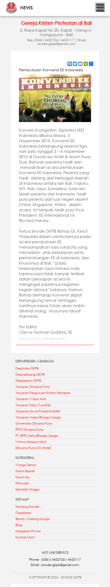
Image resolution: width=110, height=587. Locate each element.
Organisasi (23, 513)
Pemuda (22, 483)
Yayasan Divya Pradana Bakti (37, 411)
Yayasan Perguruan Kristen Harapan (42, 393)
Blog (18, 525)
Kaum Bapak (25, 471)
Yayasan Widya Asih (30, 399)
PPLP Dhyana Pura (29, 429)
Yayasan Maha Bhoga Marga (38, 417)
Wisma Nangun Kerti (30, 442)
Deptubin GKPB (27, 368)
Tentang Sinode (27, 507)
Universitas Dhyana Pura (33, 423)
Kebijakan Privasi (28, 531)
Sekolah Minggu (27, 489)
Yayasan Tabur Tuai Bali (32, 405)
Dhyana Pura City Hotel (33, 448)
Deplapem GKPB (28, 381)
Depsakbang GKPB (30, 374)
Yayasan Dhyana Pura (32, 387)
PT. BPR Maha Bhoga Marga (36, 436)
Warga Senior (25, 465)
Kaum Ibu (22, 477)
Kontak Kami (24, 537)
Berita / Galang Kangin (32, 519)
